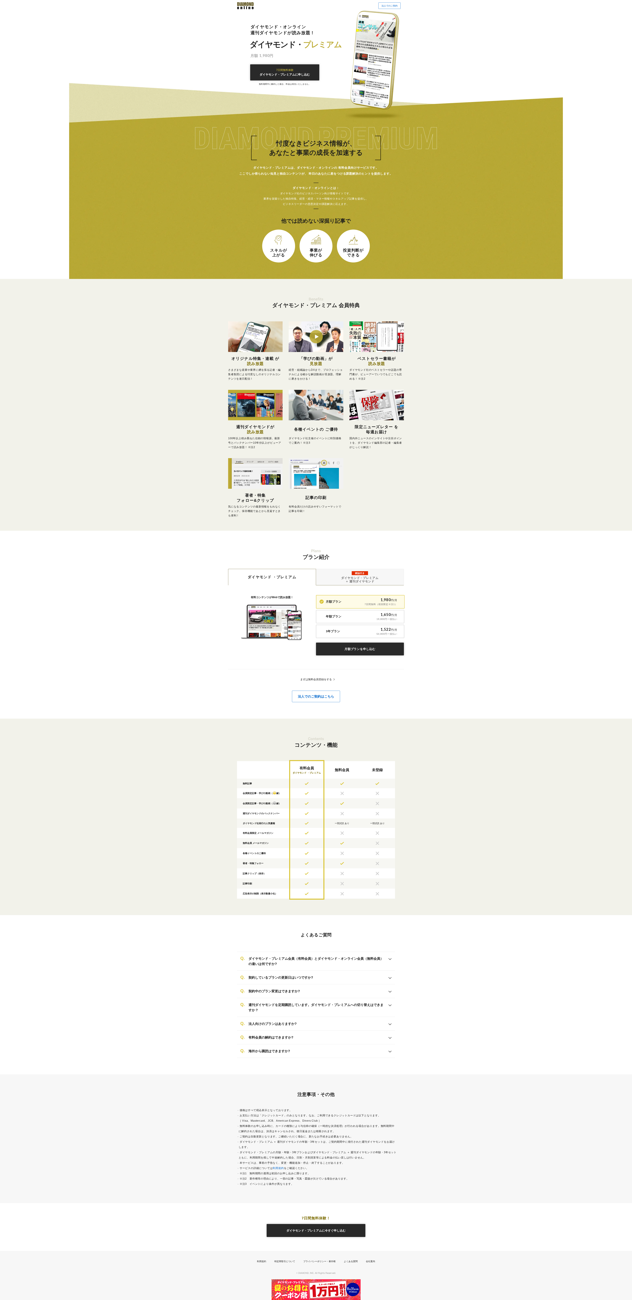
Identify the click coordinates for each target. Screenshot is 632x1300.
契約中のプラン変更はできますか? (274, 991)
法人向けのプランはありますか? (273, 1024)
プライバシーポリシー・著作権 (319, 1261)
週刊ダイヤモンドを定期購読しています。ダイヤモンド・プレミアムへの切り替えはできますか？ (316, 1007)
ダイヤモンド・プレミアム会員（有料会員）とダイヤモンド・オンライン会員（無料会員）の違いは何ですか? (316, 961)
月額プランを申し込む (359, 649)
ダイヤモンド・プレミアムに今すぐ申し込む (316, 1230)
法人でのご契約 (390, 5)
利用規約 (278, 1168)
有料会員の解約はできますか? (271, 1037)
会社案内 (370, 1261)
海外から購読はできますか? (269, 1051)
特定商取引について (284, 1261)
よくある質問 (351, 1261)
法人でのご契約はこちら (316, 696)
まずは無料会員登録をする (316, 679)
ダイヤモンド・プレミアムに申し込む (285, 72)
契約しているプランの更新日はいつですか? (281, 977)
